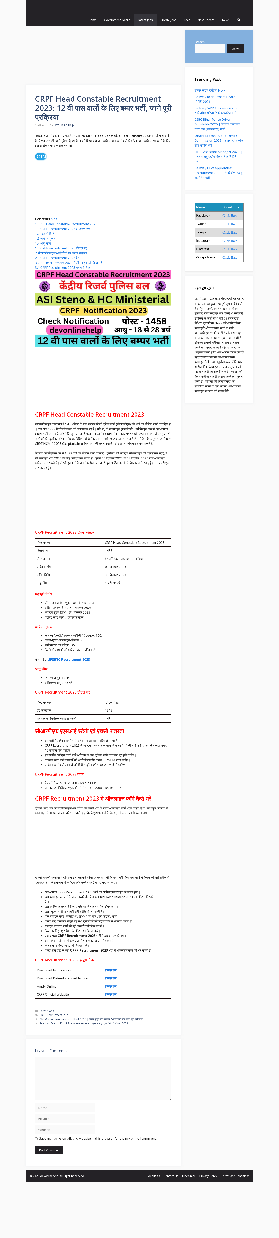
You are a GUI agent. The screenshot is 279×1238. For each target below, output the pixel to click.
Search (200, 42)
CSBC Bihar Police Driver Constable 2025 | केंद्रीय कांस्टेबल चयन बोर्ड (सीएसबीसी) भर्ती (217, 124)
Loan (187, 20)
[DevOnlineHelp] (139, 7)
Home (92, 20)
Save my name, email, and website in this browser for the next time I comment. (98, 1138)
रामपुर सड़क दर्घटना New (210, 90)
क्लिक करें (111, 970)
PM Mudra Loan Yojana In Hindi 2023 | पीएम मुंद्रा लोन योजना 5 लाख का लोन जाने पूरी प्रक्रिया (91, 1019)
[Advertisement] (103, 56)
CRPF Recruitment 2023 (54, 1015)
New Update (206, 20)
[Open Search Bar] (238, 20)
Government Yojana (117, 20)
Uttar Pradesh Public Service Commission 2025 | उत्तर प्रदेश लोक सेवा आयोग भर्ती (219, 140)
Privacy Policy (208, 1176)
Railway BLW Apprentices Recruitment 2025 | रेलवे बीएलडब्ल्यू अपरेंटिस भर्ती (218, 173)
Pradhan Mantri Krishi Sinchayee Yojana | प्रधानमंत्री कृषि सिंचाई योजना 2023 (83, 1023)
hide (54, 219)
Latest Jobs (145, 20)
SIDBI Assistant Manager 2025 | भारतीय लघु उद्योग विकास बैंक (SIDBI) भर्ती (218, 157)
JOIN (40, 156)
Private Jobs (168, 20)
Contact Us (171, 1176)
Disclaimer (188, 1176)
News (226, 20)
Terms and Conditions (235, 1176)
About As (154, 1176)
